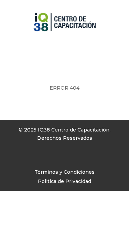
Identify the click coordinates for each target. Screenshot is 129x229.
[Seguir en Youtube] (46, 157)
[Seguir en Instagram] (32, 157)
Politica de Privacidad (64, 181)
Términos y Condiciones (64, 172)
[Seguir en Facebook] (18, 157)
